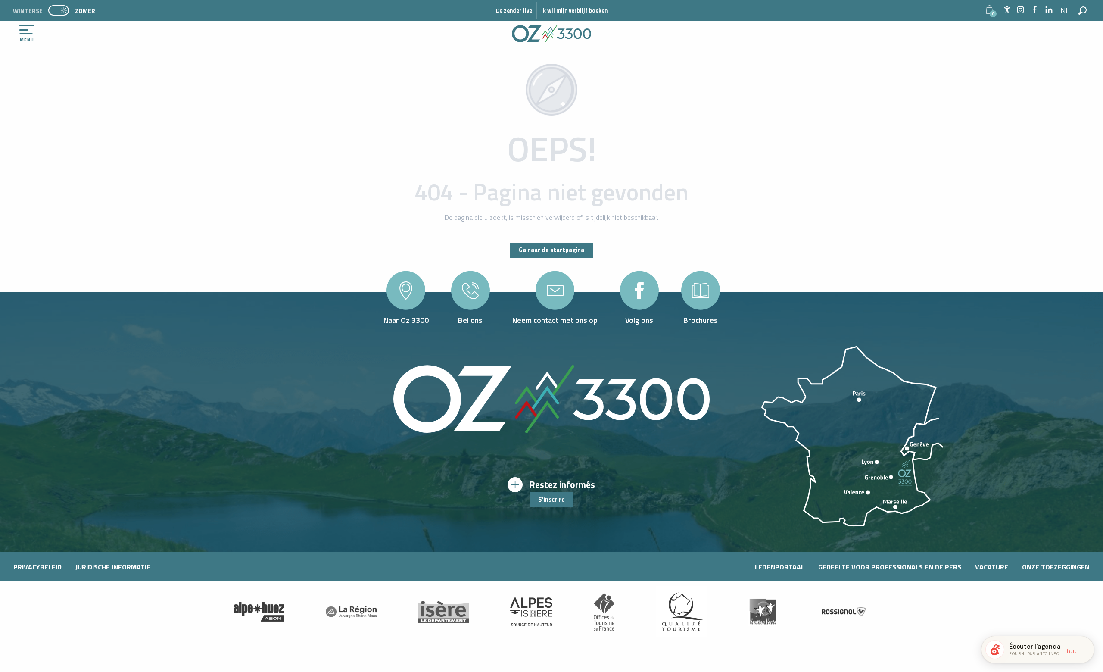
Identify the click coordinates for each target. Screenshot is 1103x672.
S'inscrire (551, 499)
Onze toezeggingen (1056, 567)
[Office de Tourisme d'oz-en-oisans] (551, 33)
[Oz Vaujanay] (259, 611)
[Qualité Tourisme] (681, 611)
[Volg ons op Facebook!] (1035, 10)
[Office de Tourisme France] (604, 611)
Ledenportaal (779, 567)
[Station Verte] (762, 612)
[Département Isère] (443, 612)
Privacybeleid (37, 567)
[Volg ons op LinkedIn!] (1049, 10)
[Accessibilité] (1007, 9)
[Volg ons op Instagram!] (1020, 10)
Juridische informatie (112, 567)
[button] (1065, 10)
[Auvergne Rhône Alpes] (351, 611)
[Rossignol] (844, 611)
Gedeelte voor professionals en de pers (889, 567)
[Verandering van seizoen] (61, 10)
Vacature (991, 567)
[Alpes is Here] (531, 612)
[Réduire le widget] (1084, 649)
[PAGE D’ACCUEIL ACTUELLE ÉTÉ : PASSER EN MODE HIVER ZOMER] (58, 10)
